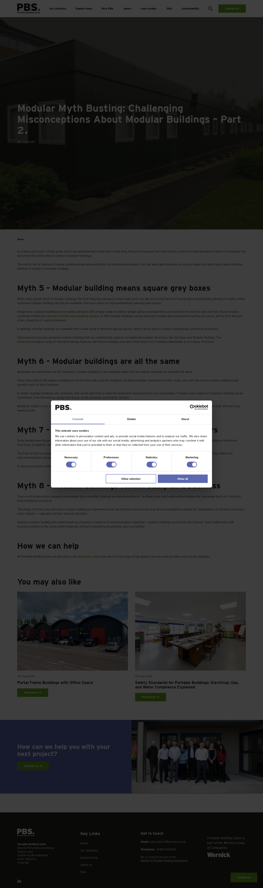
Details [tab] (131, 419)
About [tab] (185, 419)
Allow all (182, 478)
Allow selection (130, 478)
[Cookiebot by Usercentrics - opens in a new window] (192, 407)
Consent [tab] (77, 419)
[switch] (111, 464)
